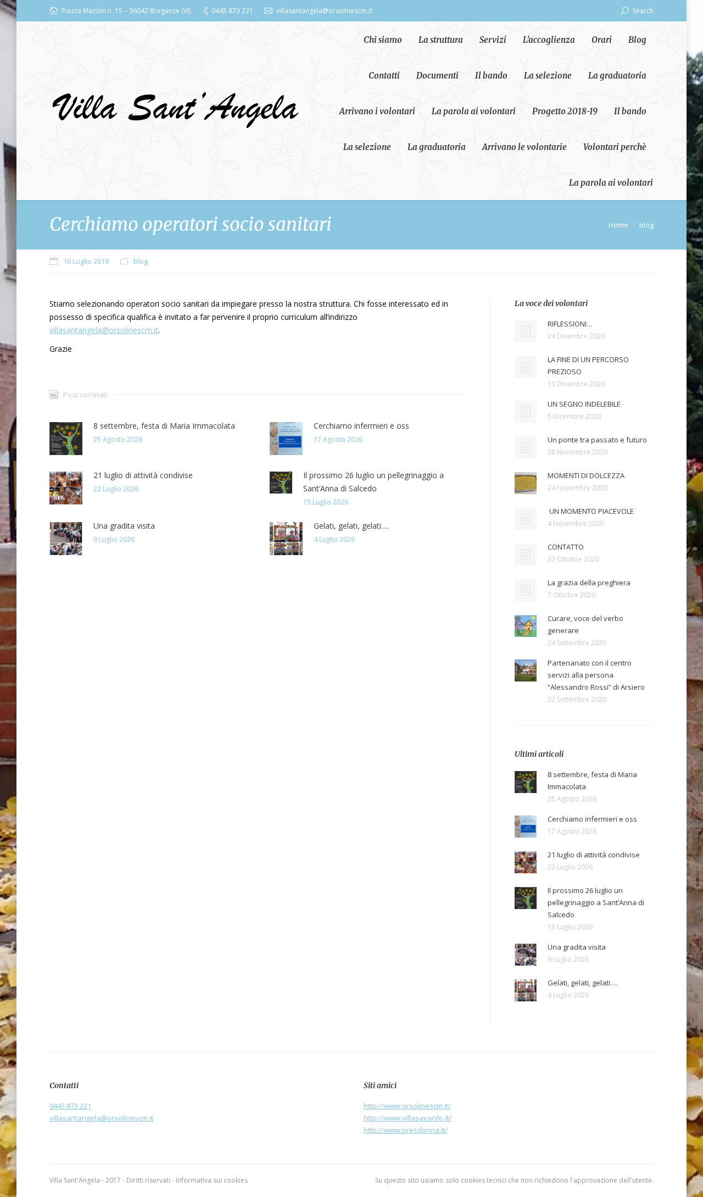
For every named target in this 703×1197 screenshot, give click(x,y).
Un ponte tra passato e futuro (597, 440)
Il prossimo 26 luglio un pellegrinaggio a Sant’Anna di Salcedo (373, 482)
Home (618, 225)
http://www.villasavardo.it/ (407, 1118)
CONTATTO (566, 547)
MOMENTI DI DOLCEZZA (586, 475)
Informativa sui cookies (212, 1180)
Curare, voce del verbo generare (585, 624)
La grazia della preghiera (589, 583)
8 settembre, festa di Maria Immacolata (164, 425)
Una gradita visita (124, 525)
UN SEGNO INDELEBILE (584, 404)
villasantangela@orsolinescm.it (103, 330)
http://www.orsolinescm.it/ (407, 1106)
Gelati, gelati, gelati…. (351, 525)
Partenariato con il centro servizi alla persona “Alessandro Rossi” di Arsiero (596, 675)
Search (643, 10)
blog (646, 225)
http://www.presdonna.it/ (406, 1130)
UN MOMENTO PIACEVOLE (591, 511)
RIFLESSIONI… (570, 324)
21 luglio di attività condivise (143, 475)
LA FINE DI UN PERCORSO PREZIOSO (588, 365)
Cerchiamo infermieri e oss (361, 425)
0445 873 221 (70, 1106)
